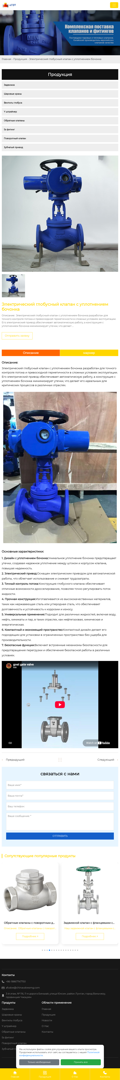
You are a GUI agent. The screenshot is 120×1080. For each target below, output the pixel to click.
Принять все (81, 1062)
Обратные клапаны (14, 120)
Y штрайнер (10, 111)
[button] (42, 950)
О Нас (75, 1074)
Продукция (20, 59)
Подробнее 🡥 (30, 936)
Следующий (105, 760)
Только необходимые (39, 1062)
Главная (6, 59)
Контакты (105, 1074)
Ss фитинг (9, 129)
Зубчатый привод (13, 147)
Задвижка (9, 85)
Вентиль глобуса (13, 102)
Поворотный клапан (15, 138)
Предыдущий (15, 760)
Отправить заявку (17, 335)
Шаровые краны (13, 94)
